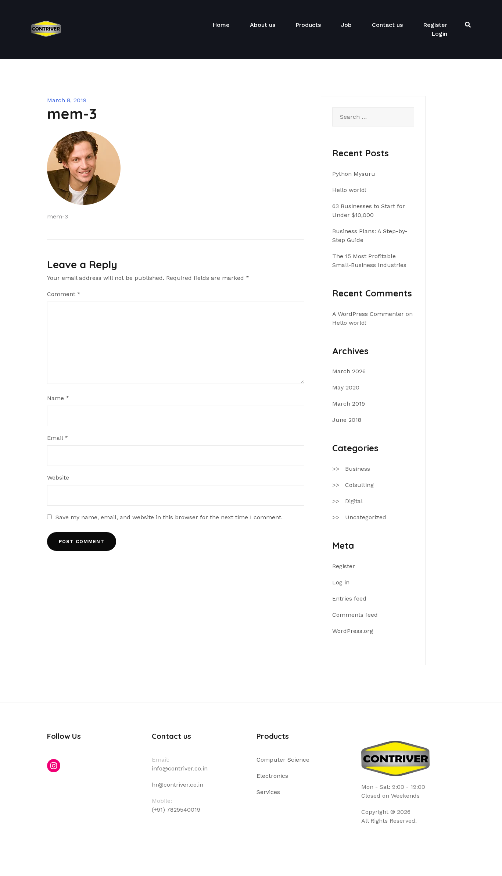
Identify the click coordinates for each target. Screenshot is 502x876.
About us (262, 24)
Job (346, 24)
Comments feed (355, 614)
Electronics (272, 775)
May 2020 (345, 387)
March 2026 (349, 371)
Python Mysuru (353, 173)
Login (439, 33)
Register (435, 24)
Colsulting (359, 484)
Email (57, 437)
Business (357, 468)
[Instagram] (53, 765)
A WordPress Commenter (368, 313)
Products (308, 24)
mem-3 (57, 216)
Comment (63, 294)
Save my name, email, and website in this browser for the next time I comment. (169, 517)
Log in (340, 582)
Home (221, 24)
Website (58, 477)
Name (58, 398)
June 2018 (346, 419)
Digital (354, 501)
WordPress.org (352, 630)
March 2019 (348, 403)
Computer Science (283, 759)
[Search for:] (373, 117)
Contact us (387, 24)
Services (268, 791)
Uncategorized (365, 517)
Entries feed (349, 598)
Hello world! (349, 189)
